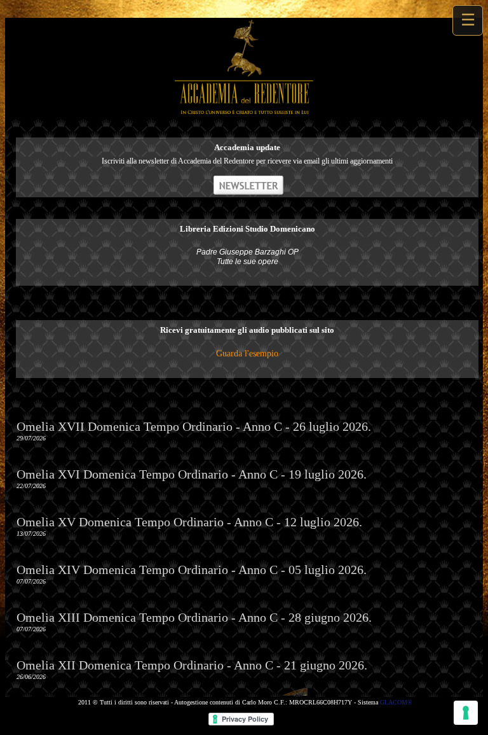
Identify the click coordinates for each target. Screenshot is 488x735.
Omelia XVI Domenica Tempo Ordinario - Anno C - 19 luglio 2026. (192, 474)
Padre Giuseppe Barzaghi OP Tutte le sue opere (247, 257)
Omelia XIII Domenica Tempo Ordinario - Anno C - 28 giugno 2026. (194, 617)
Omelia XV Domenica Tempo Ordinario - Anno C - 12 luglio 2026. (189, 522)
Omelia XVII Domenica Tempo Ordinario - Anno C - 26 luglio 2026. (194, 426)
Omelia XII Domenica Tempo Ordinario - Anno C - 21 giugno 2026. (192, 665)
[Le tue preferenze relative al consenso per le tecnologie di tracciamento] (466, 713)
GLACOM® (396, 702)
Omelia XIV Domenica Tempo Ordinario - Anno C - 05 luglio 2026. (192, 570)
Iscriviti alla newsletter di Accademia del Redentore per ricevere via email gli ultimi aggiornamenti (247, 161)
